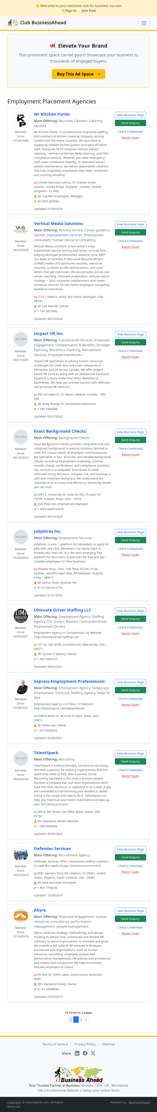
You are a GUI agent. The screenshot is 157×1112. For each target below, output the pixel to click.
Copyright (14, 1102)
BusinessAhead (139, 1102)
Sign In (71, 10)
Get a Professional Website (58, 1090)
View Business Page (130, 115)
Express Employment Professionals (69, 681)
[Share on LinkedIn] (77, 1053)
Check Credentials (130, 131)
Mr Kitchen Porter (52, 114)
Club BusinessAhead (42, 22)
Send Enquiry (130, 123)
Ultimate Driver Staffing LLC (62, 610)
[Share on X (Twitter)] (93, 1053)
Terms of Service (55, 1044)
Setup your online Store (101, 1090)
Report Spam (130, 137)
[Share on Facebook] (85, 1053)
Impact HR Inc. (49, 333)
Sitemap (108, 1044)
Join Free (89, 10)
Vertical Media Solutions (58, 223)
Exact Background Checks (60, 431)
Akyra (43, 910)
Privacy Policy (85, 1044)
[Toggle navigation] (144, 23)
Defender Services (52, 848)
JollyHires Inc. (48, 531)
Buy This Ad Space (75, 74)
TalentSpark (46, 752)
